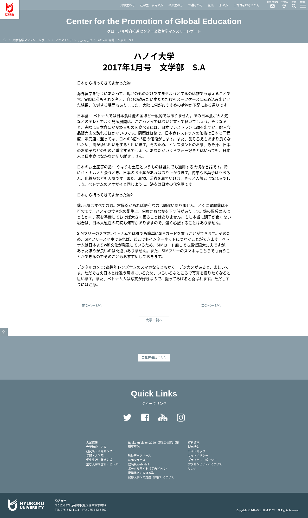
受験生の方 (127, 5)
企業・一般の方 (218, 5)
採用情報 (193, 447)
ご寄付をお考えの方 (246, 5)
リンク (192, 468)
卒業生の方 (175, 5)
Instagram (181, 417)
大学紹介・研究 (96, 447)
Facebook (145, 417)
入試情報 (92, 442)
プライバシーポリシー (202, 460)
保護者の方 (195, 5)
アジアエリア (64, 40)
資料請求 (193, 442)
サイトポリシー (198, 455)
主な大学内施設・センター (103, 464)
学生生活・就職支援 (99, 460)
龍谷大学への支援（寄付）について (151, 477)
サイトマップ (196, 451)
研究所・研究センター (100, 451)
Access (284, 5)
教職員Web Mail (138, 464)
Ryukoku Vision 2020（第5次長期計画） (154, 442)
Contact (270, 5)
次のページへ (211, 305)
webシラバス (136, 460)
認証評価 (134, 447)
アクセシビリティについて (205, 464)
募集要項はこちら (154, 357)
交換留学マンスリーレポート (31, 40)
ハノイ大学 (85, 40)
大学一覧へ (154, 319)
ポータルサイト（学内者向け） (148, 468)
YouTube (163, 417)
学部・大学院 (94, 455)
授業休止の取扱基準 (141, 473)
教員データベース (139, 455)
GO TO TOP (4, 332)
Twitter (127, 417)
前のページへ (92, 305)
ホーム (4, 39)
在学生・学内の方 (151, 5)
